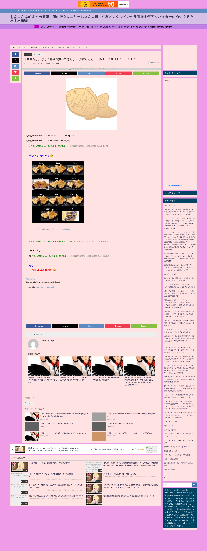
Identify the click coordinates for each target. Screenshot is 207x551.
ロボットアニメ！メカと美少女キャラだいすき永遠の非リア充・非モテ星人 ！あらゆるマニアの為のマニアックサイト (179, 314)
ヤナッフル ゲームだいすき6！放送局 (177, 455)
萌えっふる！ (168, 425)
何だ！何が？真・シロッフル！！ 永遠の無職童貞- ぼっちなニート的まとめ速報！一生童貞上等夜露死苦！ (179, 293)
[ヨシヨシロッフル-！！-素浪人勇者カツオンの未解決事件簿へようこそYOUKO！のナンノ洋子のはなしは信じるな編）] (179, 388)
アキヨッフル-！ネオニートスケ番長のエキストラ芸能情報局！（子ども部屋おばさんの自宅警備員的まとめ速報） (179, 379)
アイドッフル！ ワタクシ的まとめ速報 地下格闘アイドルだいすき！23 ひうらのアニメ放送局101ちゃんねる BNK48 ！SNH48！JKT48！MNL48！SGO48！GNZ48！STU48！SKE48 (179, 223)
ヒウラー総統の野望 (171, 459)
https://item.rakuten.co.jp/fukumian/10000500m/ (51, 229)
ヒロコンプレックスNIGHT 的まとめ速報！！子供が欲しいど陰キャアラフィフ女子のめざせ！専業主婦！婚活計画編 (179, 415)
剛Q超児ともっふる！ (171, 451)
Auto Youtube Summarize (46, 287)
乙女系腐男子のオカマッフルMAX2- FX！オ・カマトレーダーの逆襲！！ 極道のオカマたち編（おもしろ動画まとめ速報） (179, 267)
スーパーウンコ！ (170, 274)
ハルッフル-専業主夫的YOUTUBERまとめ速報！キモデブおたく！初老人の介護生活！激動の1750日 (179, 323)
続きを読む (30, 279)
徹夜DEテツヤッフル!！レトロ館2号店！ (178, 447)
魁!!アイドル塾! (169, 469)
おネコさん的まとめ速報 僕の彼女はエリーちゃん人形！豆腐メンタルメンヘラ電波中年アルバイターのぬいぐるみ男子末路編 (179, 212)
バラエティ (27, 54)
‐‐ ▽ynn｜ (39, 54)
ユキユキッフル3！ (170, 421)
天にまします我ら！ (171, 430)
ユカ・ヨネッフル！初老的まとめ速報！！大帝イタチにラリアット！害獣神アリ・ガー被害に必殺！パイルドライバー (179, 350)
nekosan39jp (155, 62)
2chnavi (167, 81)
